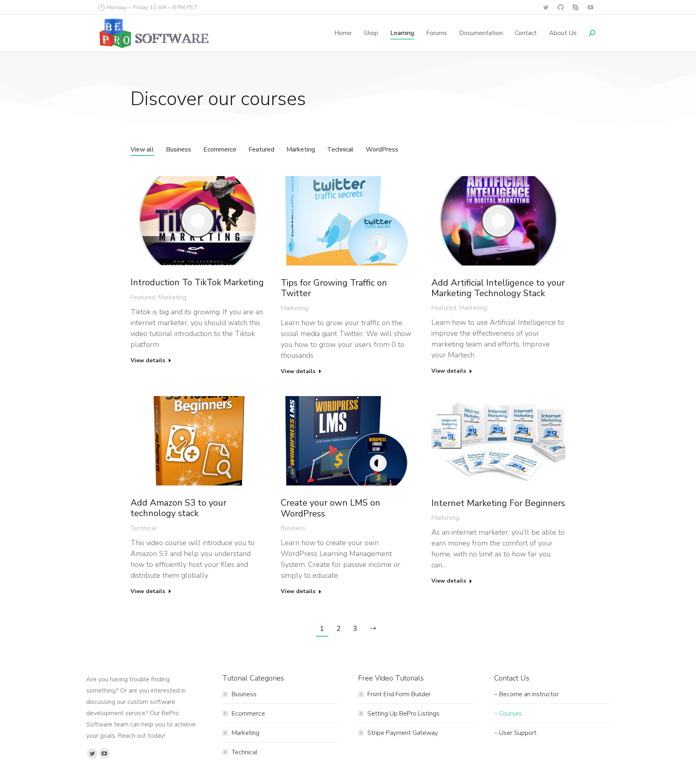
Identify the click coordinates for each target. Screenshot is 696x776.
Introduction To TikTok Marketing (197, 282)
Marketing (300, 149)
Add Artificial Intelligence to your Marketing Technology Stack (498, 288)
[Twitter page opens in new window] (545, 7)
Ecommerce (219, 149)
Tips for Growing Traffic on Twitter (334, 288)
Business (178, 149)
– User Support (515, 732)
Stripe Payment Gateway (402, 732)
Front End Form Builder (399, 694)
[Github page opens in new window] (560, 7)
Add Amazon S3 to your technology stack (178, 508)
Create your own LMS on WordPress (330, 508)
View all (142, 149)
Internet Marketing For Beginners (498, 503)
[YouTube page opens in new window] (590, 7)
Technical (340, 149)
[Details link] (197, 220)
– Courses (508, 713)
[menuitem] (343, 33)
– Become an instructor (526, 694)
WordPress (382, 149)
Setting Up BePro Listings (403, 713)
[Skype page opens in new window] (575, 7)
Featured (261, 149)
